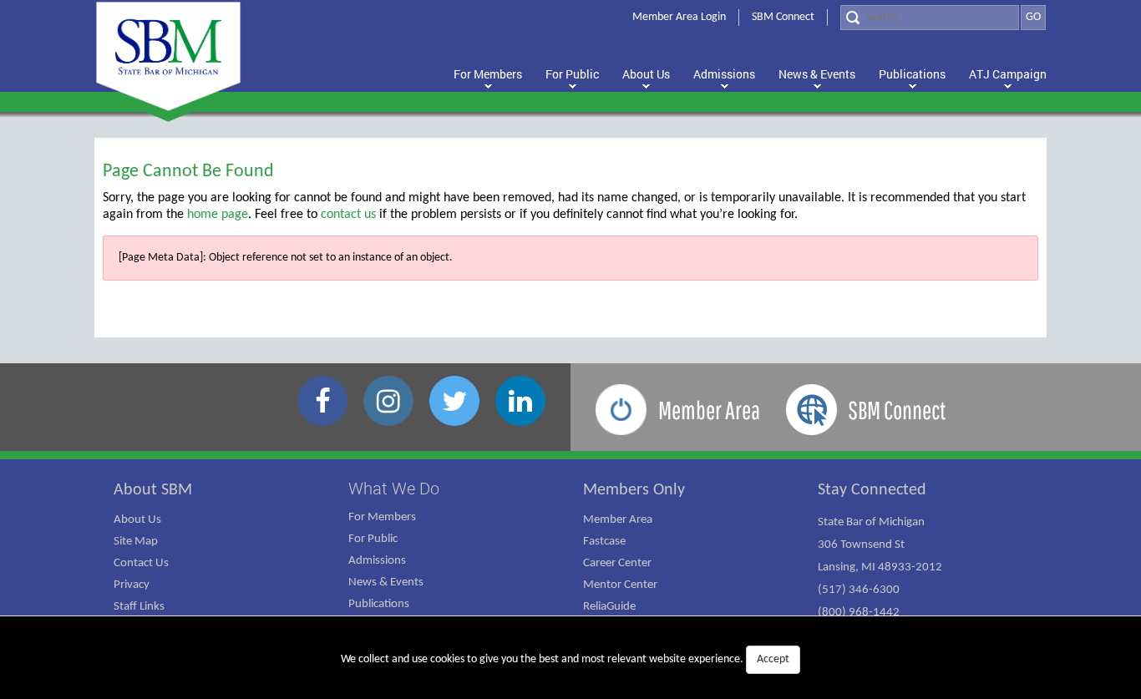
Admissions (377, 561)
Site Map (136, 541)
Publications (378, 604)
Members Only (634, 490)
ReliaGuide (609, 606)
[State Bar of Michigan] (168, 56)
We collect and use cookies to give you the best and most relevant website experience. (565, 659)
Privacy (132, 585)
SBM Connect (783, 17)
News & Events (385, 582)
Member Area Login (679, 17)
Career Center (617, 563)
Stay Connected (872, 490)
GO (1033, 17)
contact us (348, 214)
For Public (373, 539)
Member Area (617, 520)
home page (217, 214)
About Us (137, 520)
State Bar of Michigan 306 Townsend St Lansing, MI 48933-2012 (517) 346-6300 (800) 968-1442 (880, 567)
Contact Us (141, 563)
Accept (773, 659)
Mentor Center (620, 585)
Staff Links (139, 606)
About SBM (153, 490)
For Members (382, 517)
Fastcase (604, 541)
